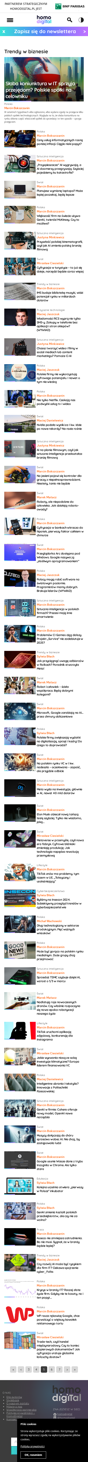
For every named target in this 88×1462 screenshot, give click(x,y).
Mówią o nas (14, 1406)
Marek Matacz (47, 497)
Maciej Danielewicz (50, 420)
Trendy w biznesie (48, 284)
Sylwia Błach (45, 656)
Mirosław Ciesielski (50, 263)
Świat (40, 182)
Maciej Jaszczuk (48, 314)
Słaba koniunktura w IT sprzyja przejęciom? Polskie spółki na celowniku (40, 89)
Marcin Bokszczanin (17, 108)
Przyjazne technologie (51, 310)
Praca (40, 1229)
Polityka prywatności (33, 1446)
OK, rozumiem (33, 1455)
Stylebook (12, 1400)
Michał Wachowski (49, 921)
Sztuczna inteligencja (50, 156)
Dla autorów (14, 1397)
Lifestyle (42, 865)
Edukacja (42, 1178)
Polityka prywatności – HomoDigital (20, 1414)
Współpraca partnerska (21, 1409)
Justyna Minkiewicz (50, 237)
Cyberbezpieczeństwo (51, 891)
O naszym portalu (17, 1403)
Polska (8, 103)
